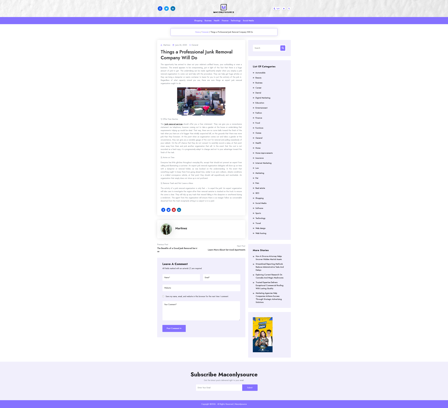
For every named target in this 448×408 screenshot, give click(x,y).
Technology (236, 20)
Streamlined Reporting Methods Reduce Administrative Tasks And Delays (270, 267)
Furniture (259, 128)
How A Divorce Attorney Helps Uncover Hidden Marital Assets (269, 258)
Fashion (259, 113)
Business (208, 20)
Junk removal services (174, 124)
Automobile (260, 72)
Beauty (258, 77)
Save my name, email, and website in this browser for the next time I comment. (197, 296)
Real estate (260, 188)
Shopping (198, 20)
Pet (257, 178)
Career (258, 87)
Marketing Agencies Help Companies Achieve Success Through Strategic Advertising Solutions (269, 298)
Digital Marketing (263, 97)
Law (257, 168)
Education (260, 103)
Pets (257, 183)
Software (259, 208)
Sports (258, 213)
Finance (225, 20)
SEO (257, 193)
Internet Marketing (263, 163)
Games (258, 133)
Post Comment (173, 328)
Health (216, 20)
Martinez (181, 228)
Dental (258, 92)
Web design (261, 228)
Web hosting (261, 233)
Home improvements (264, 153)
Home (197, 32)
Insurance (260, 158)
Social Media (248, 20)
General (205, 32)
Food (258, 123)
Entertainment (262, 108)
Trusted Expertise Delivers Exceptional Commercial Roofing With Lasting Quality (269, 285)
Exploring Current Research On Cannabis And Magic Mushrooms (269, 276)
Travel (258, 223)
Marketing (260, 173)
